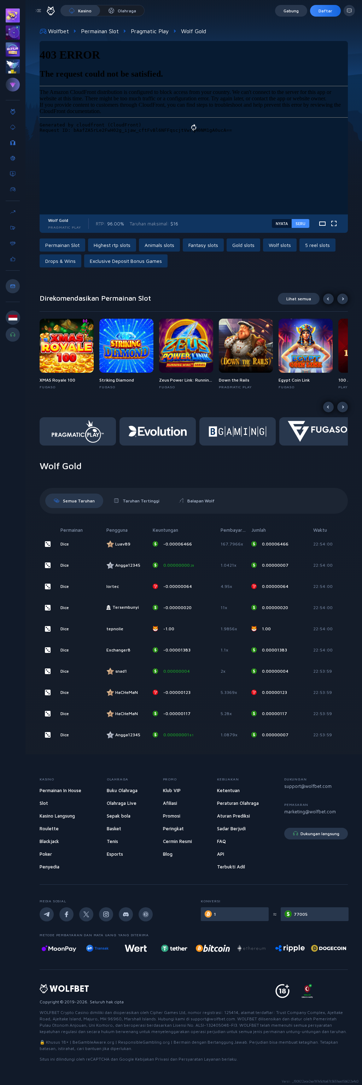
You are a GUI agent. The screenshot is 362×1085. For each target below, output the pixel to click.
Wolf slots (280, 245)
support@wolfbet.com (308, 786)
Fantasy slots (203, 245)
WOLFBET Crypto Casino (64, 1012)
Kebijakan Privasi (152, 1059)
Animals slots (159, 245)
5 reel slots (317, 245)
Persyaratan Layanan (200, 1059)
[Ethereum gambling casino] (213, 948)
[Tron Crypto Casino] (328, 948)
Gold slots (243, 245)
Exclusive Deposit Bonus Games (126, 261)
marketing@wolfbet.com (310, 811)
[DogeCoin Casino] (290, 948)
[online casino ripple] (251, 948)
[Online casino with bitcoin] (174, 948)
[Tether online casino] (136, 948)
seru (300, 223)
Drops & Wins (60, 261)
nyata (282, 223)
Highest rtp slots (112, 245)
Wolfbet (58, 31)
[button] (69, 354)
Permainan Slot (100, 31)
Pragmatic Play (150, 31)
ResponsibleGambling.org (144, 1042)
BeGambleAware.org (93, 1042)
